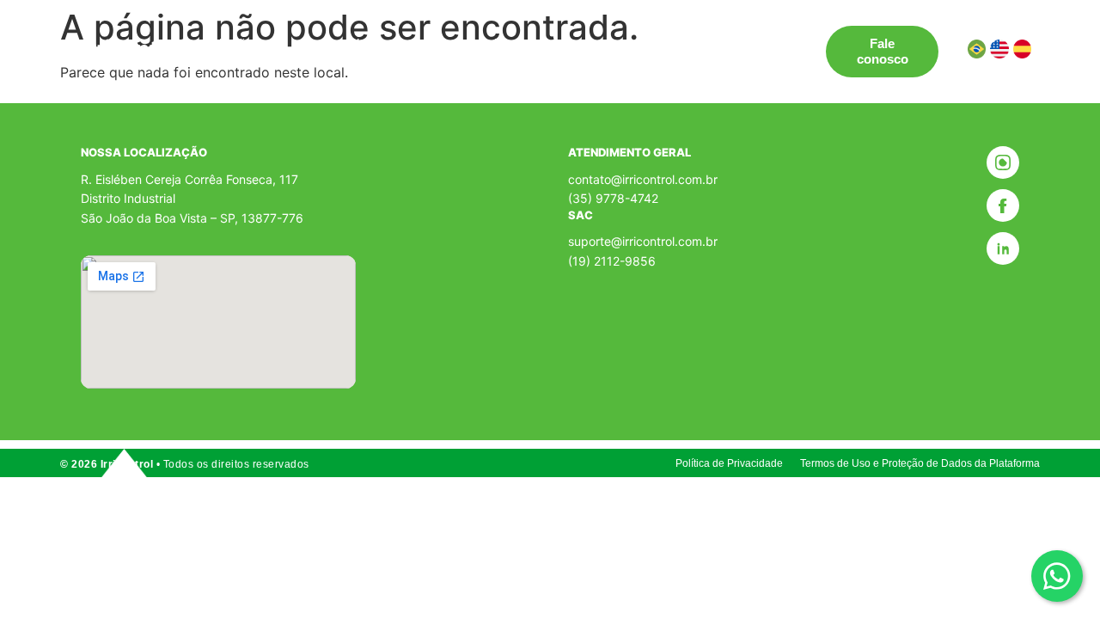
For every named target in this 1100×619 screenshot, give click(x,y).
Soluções (231, 43)
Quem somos (581, 43)
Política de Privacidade (729, 463)
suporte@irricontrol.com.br (643, 241)
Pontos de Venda (357, 43)
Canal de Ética (691, 43)
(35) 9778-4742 (613, 198)
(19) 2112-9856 (612, 261)
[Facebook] (1003, 205)
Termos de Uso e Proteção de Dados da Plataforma (920, 463)
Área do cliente (260, 59)
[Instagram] (1003, 162)
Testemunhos (474, 43)
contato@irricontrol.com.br (643, 179)
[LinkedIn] (1003, 248)
